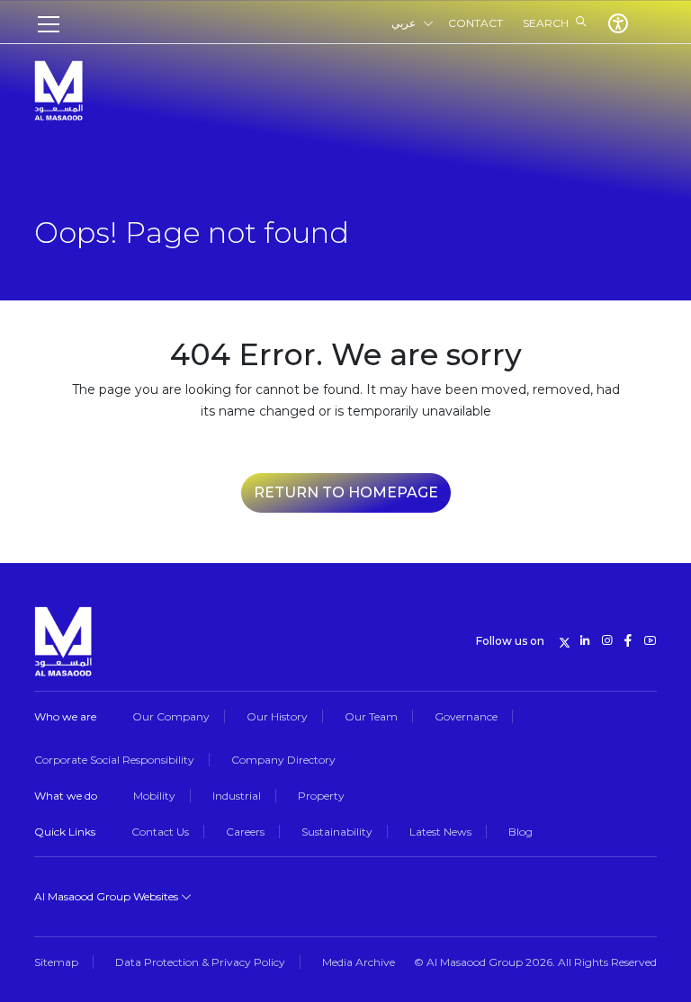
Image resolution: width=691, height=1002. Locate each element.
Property (321, 795)
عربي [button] (403, 23)
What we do (65, 795)
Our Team (371, 716)
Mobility (154, 795)
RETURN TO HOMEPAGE (346, 492)
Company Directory (283, 759)
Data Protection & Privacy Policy (200, 962)
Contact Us (160, 831)
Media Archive (358, 962)
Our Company (171, 716)
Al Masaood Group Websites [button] (107, 896)
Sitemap (56, 962)
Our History (277, 716)
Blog (520, 831)
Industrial (236, 795)
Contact (475, 23)
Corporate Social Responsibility (114, 759)
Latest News (440, 831)
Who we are (65, 716)
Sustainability (336, 831)
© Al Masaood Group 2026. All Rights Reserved (535, 962)
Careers (245, 831)
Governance (466, 716)
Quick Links (64, 831)
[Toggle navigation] (54, 24)
